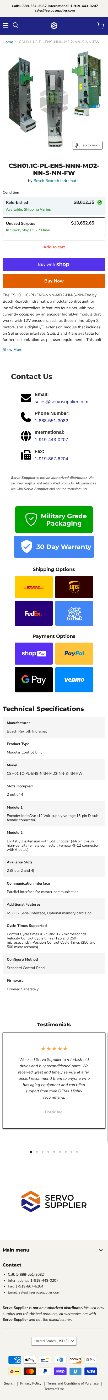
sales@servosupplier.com (61, 401)
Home (8, 42)
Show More (12, 349)
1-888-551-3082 (51, 420)
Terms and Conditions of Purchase (73, 1383)
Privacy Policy (30, 1383)
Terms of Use (54, 1389)
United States (51, 1341)
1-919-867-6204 (51, 458)
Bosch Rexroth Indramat (55, 180)
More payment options (54, 281)
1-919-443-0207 (51, 439)
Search (9, 1383)
